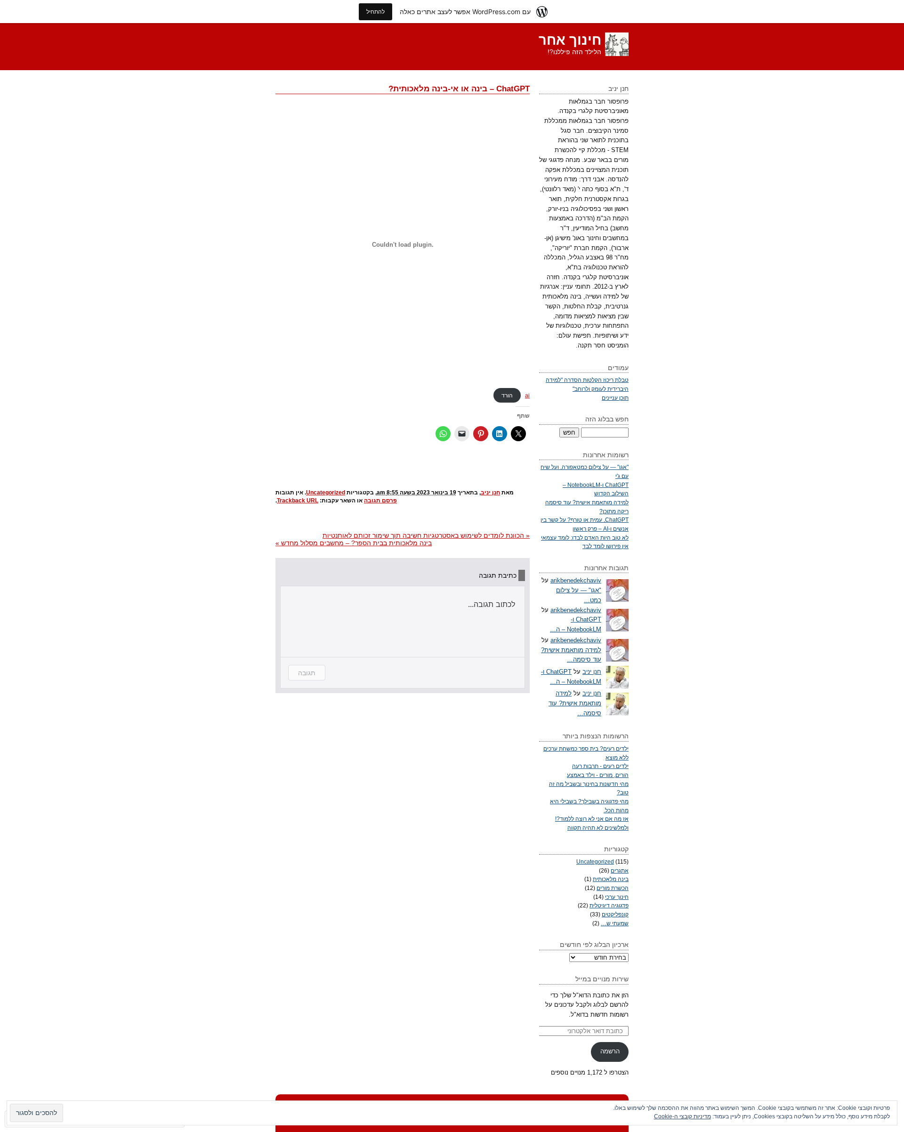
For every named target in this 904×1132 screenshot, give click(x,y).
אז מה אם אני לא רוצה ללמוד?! (592, 819)
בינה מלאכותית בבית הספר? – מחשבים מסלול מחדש (353, 543)
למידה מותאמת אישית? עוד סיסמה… (575, 703)
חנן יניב (490, 492)
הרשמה (610, 1051)
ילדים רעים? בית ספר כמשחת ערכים (586, 748)
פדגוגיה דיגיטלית (609, 905)
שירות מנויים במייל (602, 979)
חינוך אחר (570, 40)
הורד (507, 395)
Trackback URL (297, 500)
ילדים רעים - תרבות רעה (600, 766)
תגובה (306, 673)
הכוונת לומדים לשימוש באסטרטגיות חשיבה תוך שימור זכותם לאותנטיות (426, 535)
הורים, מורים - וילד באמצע (598, 775)
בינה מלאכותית (611, 879)
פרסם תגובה (380, 500)
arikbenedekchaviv (575, 580)
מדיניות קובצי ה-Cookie (682, 1116)
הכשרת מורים (613, 888)
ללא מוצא (617, 757)
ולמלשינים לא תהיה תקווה (598, 828)
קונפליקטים (615, 914)
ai (527, 395)
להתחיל (375, 11)
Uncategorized (325, 492)
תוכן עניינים (615, 398)
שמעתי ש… (615, 923)
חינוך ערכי (617, 897)
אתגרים (620, 870)
